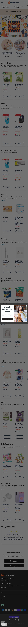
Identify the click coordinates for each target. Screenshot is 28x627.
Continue (7, 319)
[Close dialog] (26, 305)
